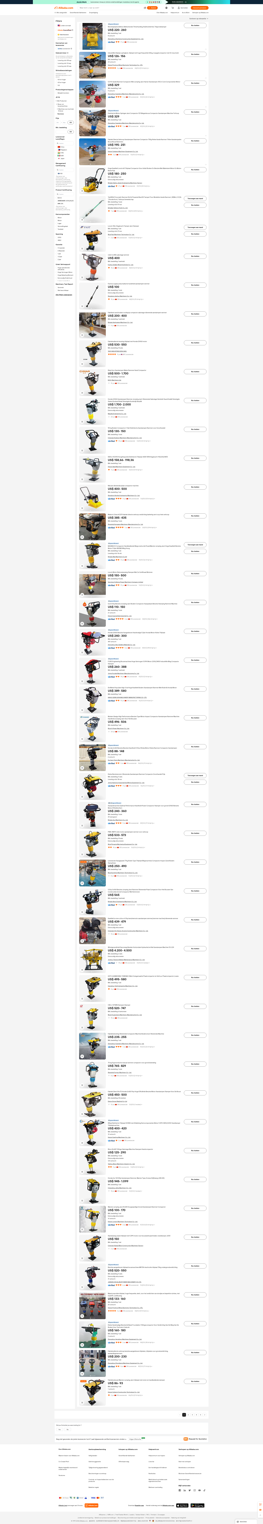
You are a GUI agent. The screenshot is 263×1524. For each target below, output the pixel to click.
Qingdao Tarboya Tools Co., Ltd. (118, 208)
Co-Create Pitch (64, 1461)
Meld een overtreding (155, 1487)
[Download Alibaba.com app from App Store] (182, 1505)
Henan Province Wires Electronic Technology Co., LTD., (125, 65)
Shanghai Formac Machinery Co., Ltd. (120, 1072)
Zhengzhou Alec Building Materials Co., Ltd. (121, 645)
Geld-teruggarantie (95, 1461)
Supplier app (139, 1505)
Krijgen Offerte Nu (135, 1439)
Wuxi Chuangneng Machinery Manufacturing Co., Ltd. (125, 1015)
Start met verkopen (185, 1461)
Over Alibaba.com (65, 1449)
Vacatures (62, 1475)
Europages (161, 1514)
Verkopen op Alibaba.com (187, 1455)
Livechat (151, 1461)
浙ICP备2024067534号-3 (184, 1521)
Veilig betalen (93, 1455)
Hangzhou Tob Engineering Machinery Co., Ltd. (123, 986)
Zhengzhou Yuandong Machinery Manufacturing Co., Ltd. (126, 94)
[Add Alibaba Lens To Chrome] (91, 1505)
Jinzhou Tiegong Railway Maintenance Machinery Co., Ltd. (126, 959)
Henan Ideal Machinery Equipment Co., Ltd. (121, 466)
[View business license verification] (150, 1521)
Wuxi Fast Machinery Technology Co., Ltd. (121, 234)
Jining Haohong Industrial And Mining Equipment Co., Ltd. (126, 782)
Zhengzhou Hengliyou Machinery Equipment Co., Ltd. (125, 1339)
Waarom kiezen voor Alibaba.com (69, 1455)
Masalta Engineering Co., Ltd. (117, 414)
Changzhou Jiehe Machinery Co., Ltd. (120, 1188)
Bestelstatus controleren (187, 1467)
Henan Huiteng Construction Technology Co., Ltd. (124, 1392)
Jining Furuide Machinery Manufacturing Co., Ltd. (123, 673)
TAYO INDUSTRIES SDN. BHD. (117, 351)
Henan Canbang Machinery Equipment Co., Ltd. (123, 151)
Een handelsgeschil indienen (158, 1467)
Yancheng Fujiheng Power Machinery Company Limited (125, 582)
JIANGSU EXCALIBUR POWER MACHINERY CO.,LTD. (124, 1282)
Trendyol (153, 1514)
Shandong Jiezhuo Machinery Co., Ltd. (120, 296)
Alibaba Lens (63, 1505)
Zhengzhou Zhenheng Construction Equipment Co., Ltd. (126, 39)
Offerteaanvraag (124, 1461)
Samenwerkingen (184, 1479)
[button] (145, 8)
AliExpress (102, 1514)
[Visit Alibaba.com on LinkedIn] (184, 1490)
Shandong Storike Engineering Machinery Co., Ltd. (124, 495)
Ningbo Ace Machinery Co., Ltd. (118, 820)
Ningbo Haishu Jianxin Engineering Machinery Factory (125, 183)
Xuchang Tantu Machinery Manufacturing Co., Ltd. (124, 760)
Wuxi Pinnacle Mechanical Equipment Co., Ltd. (122, 844)
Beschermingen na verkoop (97, 1473)
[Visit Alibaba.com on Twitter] (189, 1490)
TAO (147, 1514)
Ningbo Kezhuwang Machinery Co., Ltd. (120, 322)
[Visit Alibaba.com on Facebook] (180, 1490)
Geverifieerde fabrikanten (127, 1455)
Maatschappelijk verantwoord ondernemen (68, 1468)
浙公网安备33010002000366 (165, 1521)
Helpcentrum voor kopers (157, 1455)
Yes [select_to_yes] (59, 1429)
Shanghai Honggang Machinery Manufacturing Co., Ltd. (125, 524)
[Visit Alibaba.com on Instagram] (194, 1490)
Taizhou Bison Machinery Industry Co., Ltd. (121, 1164)
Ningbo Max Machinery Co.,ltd (117, 557)
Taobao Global (140, 1514)
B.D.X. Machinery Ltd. (114, 380)
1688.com (110, 1514)
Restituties (152, 1473)
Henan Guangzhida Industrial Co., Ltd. (120, 616)
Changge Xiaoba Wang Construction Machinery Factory (125, 1245)
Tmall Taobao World (121, 1514)
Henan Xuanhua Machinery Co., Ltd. (119, 1137)
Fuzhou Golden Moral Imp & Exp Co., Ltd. (120, 265)
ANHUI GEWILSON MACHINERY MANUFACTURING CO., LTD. (127, 697)
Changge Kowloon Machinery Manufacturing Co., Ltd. (125, 438)
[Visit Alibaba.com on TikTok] (204, 1490)
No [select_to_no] (68, 1429)
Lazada (131, 1514)
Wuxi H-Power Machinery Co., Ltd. (118, 728)
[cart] (173, 8)
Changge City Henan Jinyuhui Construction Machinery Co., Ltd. (128, 931)
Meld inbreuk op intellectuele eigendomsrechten (158, 1480)
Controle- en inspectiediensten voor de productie (101, 1480)
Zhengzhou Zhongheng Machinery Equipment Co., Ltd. (125, 1363)
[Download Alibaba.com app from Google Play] (197, 1505)
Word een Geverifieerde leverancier (190, 1473)
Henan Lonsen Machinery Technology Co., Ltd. (123, 1221)
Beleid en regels (94, 1487)
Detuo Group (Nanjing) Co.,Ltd (117, 1101)
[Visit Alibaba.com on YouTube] (199, 1490)
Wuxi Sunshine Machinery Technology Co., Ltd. (123, 873)
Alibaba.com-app (168, 1505)
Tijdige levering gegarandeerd (98, 1467)
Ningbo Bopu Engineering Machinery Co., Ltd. (122, 901)
